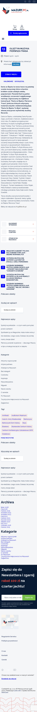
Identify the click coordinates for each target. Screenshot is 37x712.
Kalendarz (8, 81)
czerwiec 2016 (6, 525)
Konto (22, 29)
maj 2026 (4, 509)
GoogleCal (19, 81)
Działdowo (6, 434)
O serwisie (4, 392)
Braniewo (5, 426)
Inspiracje (4, 378)
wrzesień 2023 (6, 514)
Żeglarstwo (5, 403)
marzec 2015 (5, 527)
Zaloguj (16, 64)
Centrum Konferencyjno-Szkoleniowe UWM (17, 430)
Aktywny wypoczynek (9, 361)
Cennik (4, 660)
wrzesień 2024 (6, 513)
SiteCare (5, 692)
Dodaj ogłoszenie (20, 33)
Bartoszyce (28, 419)
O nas (4, 651)
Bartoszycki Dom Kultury (11, 423)
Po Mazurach (5, 396)
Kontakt (5, 655)
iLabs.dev (17, 691)
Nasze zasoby (6, 389)
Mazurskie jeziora (7, 382)
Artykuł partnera (6, 364)
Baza (24, 423)
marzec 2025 (5, 511)
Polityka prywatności (10, 641)
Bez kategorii (5, 371)
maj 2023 (4, 516)
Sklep (15, 29)
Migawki (4, 385)
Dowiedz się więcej (9, 679)
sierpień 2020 (5, 522)
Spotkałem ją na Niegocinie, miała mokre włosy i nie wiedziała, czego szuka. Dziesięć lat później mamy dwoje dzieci (18, 335)
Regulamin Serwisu (9, 636)
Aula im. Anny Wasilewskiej (11, 419)
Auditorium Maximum (19, 415)
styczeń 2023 (5, 520)
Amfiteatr (5, 415)
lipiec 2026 (5, 507)
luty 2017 (4, 523)
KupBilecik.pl (21, 207)
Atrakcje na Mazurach (8, 368)
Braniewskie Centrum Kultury (22, 426)
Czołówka (4, 375)
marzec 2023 (5, 518)
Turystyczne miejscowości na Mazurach (15, 399)
